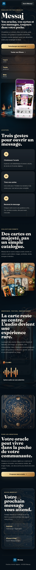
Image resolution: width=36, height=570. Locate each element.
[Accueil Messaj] (4, 3)
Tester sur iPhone (17, 52)
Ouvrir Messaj (27, 3)
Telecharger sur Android (17, 46)
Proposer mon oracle (17, 474)
